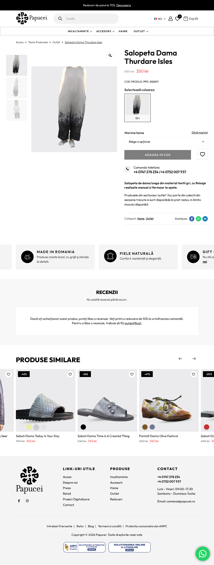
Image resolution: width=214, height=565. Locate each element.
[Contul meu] (170, 18)
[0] (177, 18)
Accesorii (103, 31)
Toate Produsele (38, 42)
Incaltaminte (78, 31)
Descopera (123, 5)
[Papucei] (31, 18)
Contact (68, 505)
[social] (19, 501)
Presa (67, 488)
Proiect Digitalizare (76, 499)
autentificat (133, 323)
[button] (202, 154)
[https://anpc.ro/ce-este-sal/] (84, 547)
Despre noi (70, 482)
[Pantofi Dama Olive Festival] (169, 400)
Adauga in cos (158, 155)
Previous (180, 358)
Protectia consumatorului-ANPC (146, 526)
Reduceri (116, 499)
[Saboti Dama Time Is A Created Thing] (107, 400)
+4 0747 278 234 (146, 172)
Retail (67, 494)
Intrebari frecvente (59, 526)
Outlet (139, 31)
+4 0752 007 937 (173, 172)
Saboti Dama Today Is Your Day (38, 436)
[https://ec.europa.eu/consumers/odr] (129, 547)
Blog (91, 526)
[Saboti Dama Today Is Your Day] (45, 400)
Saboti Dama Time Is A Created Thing (104, 436)
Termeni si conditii (109, 526)
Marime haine (134, 133)
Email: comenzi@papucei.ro (176, 501)
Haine (123, 31)
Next (194, 358)
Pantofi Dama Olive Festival (158, 436)
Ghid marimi (200, 132)
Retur (80, 526)
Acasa (20, 42)
